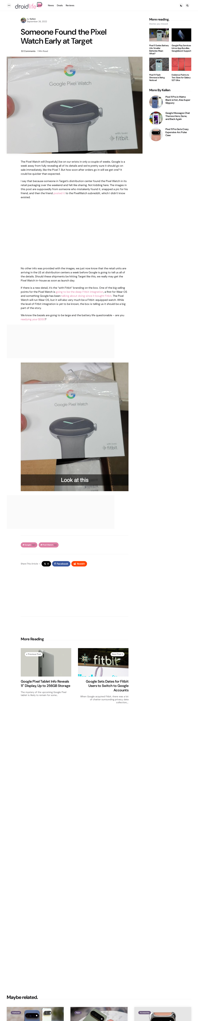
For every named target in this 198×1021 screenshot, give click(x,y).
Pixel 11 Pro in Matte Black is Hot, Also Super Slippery (177, 100)
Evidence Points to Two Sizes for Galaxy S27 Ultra (181, 78)
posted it (59, 193)
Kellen (33, 19)
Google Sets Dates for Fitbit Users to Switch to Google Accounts (107, 685)
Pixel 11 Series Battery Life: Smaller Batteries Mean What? (159, 49)
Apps (78, 1013)
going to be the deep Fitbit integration (79, 292)
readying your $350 (33, 319)
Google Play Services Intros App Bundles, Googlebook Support (181, 48)
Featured (16, 1013)
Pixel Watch (50, 545)
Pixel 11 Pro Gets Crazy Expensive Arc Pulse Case (177, 132)
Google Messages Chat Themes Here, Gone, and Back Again (177, 116)
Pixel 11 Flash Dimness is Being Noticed (157, 78)
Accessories (144, 1013)
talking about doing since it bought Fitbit (86, 296)
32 (28, 51)
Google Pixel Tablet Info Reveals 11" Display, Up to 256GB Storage (45, 683)
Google (30, 545)
